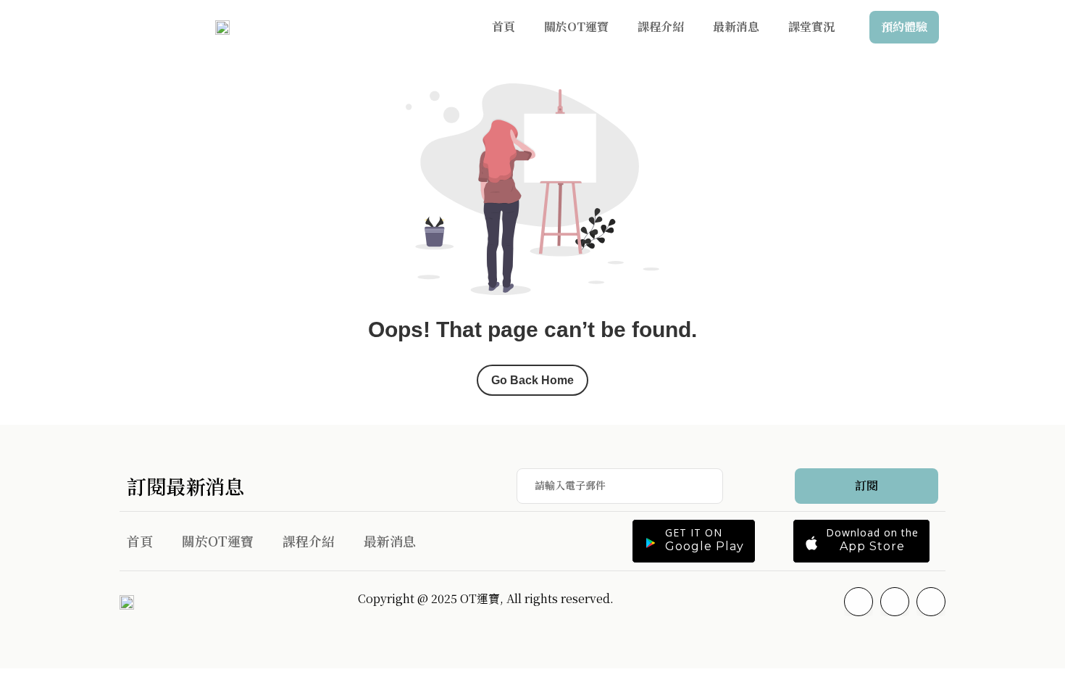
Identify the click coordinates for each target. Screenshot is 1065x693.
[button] (694, 541)
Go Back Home (532, 380)
